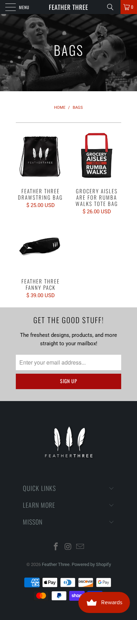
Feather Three (68, 7)
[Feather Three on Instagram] (68, 547)
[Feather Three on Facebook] (56, 547)
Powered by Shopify (91, 564)
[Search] (112, 7)
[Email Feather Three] (80, 547)
